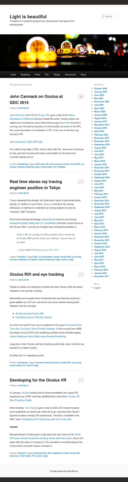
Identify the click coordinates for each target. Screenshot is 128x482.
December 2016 (101, 124)
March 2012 (99, 266)
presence (14, 455)
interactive (47, 219)
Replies (61, 166)
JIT (40, 256)
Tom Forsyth (31, 407)
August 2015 (100, 147)
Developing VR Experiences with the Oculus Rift (46, 419)
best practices (40, 453)
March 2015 (99, 160)
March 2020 (99, 111)
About (83, 74)
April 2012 (99, 263)
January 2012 (100, 273)
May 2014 (98, 190)
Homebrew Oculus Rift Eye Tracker (34, 317)
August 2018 (100, 118)
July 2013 (98, 213)
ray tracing (76, 256)
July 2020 (98, 104)
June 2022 (99, 94)
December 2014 (101, 167)
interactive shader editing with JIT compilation (33, 223)
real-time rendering (25, 166)
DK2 (36, 256)
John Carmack (17, 115)
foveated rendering (44, 362)
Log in (97, 287)
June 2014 (99, 187)
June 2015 (99, 154)
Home (13, 74)
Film (47, 74)
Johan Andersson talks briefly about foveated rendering (38, 336)
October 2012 (100, 243)
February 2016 (101, 134)
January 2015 (100, 164)
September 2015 (102, 144)
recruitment (33, 259)
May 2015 (98, 157)
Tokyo (57, 259)
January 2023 (100, 91)
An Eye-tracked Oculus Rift (30, 313)
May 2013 (98, 220)
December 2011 (101, 276)
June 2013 (99, 216)
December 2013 (101, 200)
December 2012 (101, 236)
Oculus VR (43, 115)
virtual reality (46, 166)
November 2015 (101, 141)
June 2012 (99, 256)
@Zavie (20, 234)
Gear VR (64, 122)
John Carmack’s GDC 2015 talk (26, 141)
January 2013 (100, 233)
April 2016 (99, 131)
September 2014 (102, 177)
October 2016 (100, 127)
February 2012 (101, 269)
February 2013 (101, 230)
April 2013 (99, 223)
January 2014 (100, 197)
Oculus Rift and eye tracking (37, 274)
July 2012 (98, 253)
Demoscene (70, 74)
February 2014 (101, 193)
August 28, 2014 (50, 249)
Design (57, 74)
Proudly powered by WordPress (64, 471)
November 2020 (101, 101)
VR (54, 166)
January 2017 (100, 121)
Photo (37, 74)
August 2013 (100, 210)
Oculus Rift (75, 164)
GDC (38, 164)
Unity (37, 166)
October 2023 (100, 88)
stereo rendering (46, 259)
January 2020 (100, 114)
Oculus (66, 164)
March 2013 (99, 226)
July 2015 (98, 150)
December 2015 (101, 137)
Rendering (25, 74)
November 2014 (101, 170)
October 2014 (100, 174)
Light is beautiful (28, 16)
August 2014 (100, 180)
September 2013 (102, 207)
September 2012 (102, 246)
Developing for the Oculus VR (38, 380)
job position (47, 256)
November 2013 (101, 203)
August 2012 (100, 249)
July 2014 (98, 183)
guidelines (57, 453)
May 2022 (98, 98)
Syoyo (47, 204)
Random (22, 256)
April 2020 (99, 108)
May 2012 (98, 259)
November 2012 (101, 240)
